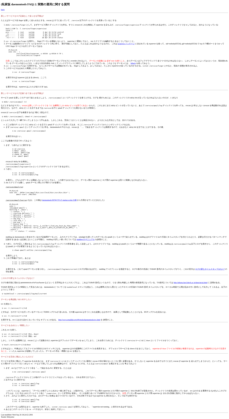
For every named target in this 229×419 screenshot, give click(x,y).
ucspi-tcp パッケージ (126, 44)
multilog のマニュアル (86, 239)
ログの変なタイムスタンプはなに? (210, 269)
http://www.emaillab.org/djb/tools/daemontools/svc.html (79, 320)
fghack (133, 63)
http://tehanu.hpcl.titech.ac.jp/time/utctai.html (190, 283)
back (3, 10)
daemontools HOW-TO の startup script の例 (59, 200)
